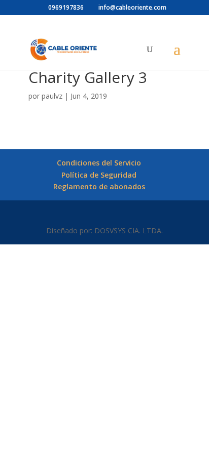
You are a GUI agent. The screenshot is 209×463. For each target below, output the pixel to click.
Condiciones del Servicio (99, 162)
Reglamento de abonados (99, 186)
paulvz (52, 96)
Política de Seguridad (98, 175)
